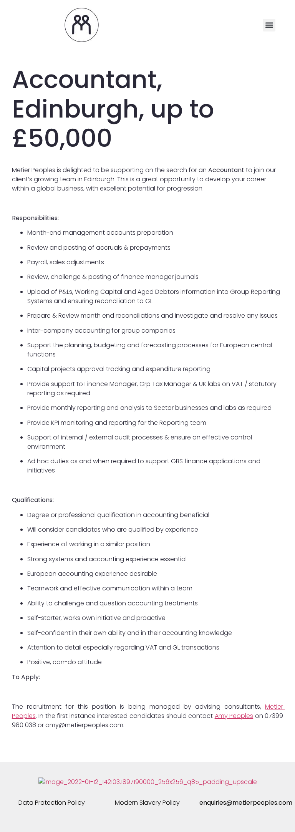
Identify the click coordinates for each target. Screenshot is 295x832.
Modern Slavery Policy (147, 802)
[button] (269, 25)
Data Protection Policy (51, 802)
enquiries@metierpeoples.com (245, 802)
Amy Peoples (234, 715)
